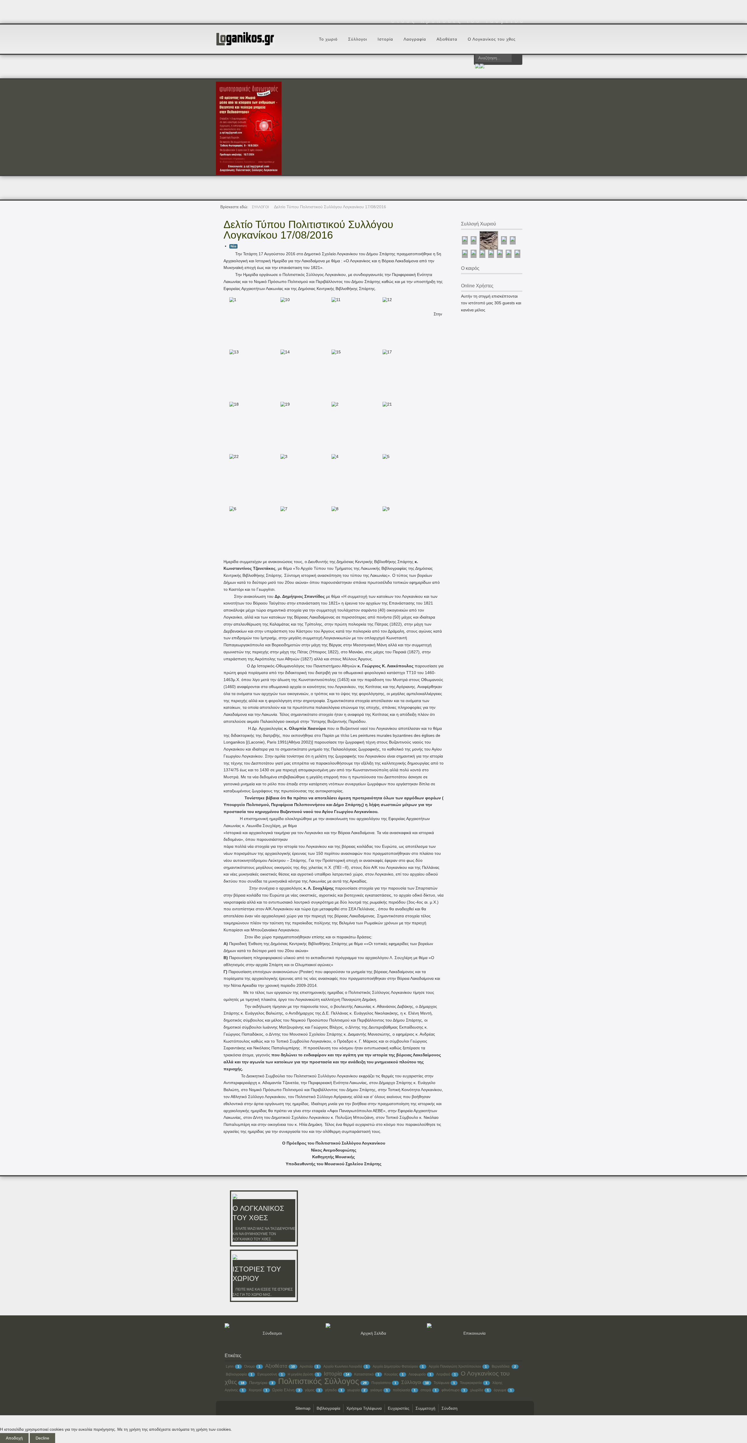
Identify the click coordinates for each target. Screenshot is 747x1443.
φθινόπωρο (450, 1390)
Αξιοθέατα (447, 39)
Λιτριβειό (443, 1374)
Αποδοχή (14, 1438)
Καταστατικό (364, 1374)
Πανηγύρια (258, 1383)
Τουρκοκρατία (471, 1383)
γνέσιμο (376, 1390)
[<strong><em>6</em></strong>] (231, 508)
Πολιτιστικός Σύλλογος (318, 1381)
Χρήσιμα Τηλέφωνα (364, 1408)
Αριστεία (306, 1366)
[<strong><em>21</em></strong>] (385, 404)
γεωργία (353, 1390)
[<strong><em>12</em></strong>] (385, 299)
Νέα (233, 246)
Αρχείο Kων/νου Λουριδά (342, 1366)
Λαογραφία (415, 39)
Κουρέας (391, 1374)
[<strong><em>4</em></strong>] (333, 456)
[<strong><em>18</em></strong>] (231, 404)
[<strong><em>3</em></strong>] (282, 456)
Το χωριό (328, 39)
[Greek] (477, 67)
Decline (42, 1438)
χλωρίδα (476, 1390)
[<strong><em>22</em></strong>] (231, 456)
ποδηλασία (401, 1390)
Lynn (230, 1366)
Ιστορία (385, 39)
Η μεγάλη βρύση (300, 1374)
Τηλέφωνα (441, 1383)
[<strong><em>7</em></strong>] (282, 508)
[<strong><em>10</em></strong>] (282, 299)
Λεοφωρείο (417, 1374)
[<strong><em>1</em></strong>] (231, 299)
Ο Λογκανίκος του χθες (492, 39)
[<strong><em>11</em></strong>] (333, 299)
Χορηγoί (255, 1390)
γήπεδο (331, 1390)
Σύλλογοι (357, 39)
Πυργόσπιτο (381, 1383)
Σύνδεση (449, 1408)
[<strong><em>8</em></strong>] (333, 508)
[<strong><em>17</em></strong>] (385, 352)
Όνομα (249, 1366)
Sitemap (302, 1408)
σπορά (425, 1390)
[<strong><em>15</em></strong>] (333, 352)
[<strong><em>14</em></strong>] (282, 352)
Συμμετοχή (425, 1408)
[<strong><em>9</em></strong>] (385, 508)
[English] (482, 67)
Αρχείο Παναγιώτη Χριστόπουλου (455, 1366)
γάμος (310, 1390)
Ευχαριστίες (398, 1408)
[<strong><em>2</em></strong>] (333, 404)
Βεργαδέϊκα (501, 1366)
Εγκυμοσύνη (267, 1374)
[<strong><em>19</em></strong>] (282, 404)
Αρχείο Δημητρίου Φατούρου (395, 1366)
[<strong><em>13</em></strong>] (231, 352)
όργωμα (500, 1390)
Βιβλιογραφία (236, 1374)
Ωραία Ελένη (283, 1390)
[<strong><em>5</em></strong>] (385, 456)
